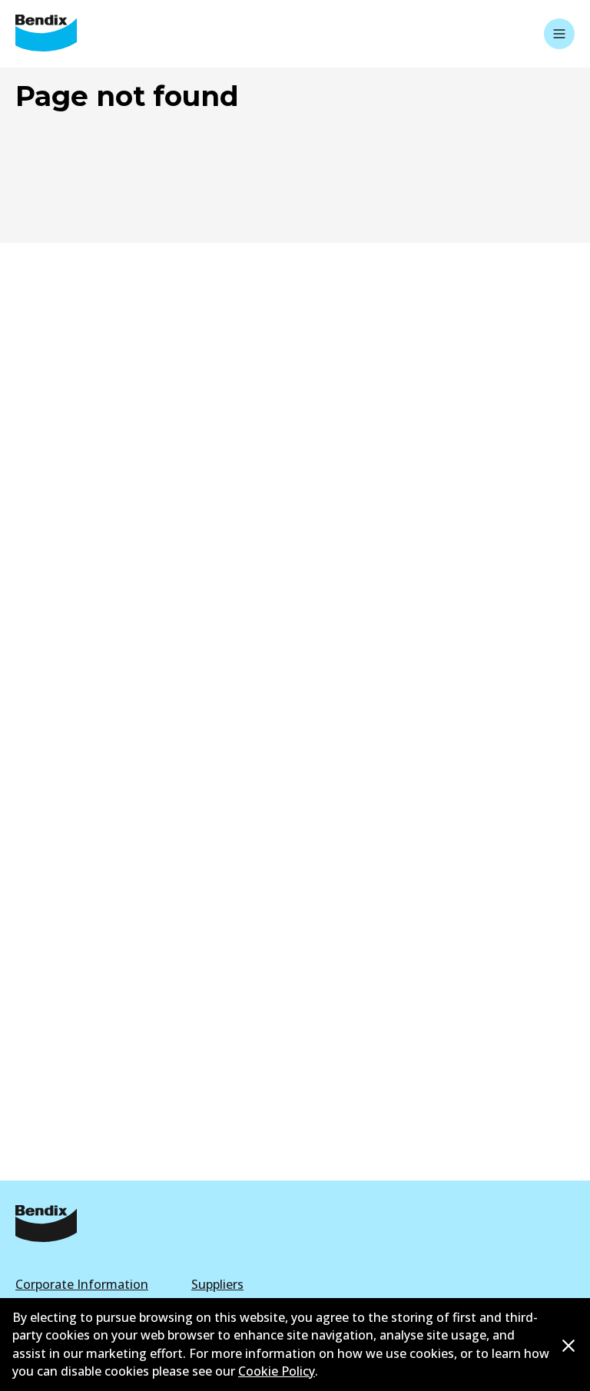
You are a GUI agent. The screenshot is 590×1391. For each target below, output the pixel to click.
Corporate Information (81, 1284)
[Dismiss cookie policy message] (568, 1345)
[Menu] (559, 33)
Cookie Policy (276, 1371)
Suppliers (217, 1284)
